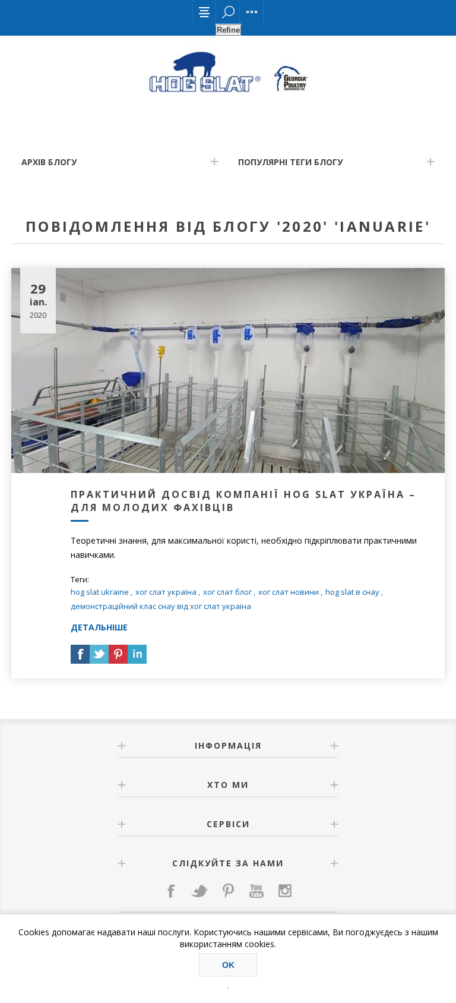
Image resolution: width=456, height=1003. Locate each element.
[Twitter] (199, 891)
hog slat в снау (352, 591)
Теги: (80, 579)
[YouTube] (256, 891)
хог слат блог (227, 591)
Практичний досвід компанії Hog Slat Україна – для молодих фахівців (243, 501)
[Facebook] (171, 891)
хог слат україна (166, 591)
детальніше (99, 627)
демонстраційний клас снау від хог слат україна (161, 606)
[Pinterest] (228, 891)
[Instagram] (285, 891)
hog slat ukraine (100, 591)
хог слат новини (288, 591)
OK (228, 965)
